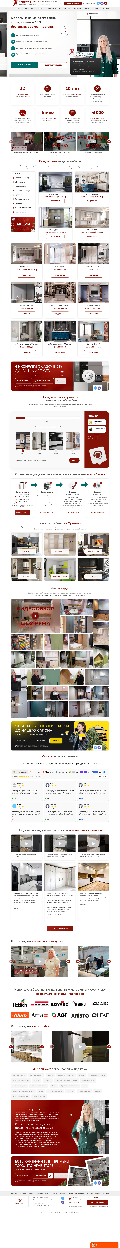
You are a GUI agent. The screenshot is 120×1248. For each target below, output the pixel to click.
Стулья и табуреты (55, 1091)
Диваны (50, 1075)
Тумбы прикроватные (20, 1096)
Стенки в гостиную (22, 190)
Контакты (106, 8)
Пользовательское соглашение (70, 1212)
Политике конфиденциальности (24, 746)
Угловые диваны (39, 1096)
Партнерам (89, 1193)
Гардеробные (20, 186)
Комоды (81, 1075)
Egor (85, 783)
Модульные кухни (19, 1086)
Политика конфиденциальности (50, 1212)
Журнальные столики (66, 1075)
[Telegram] (98, 3)
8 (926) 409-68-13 (88, 5)
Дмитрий (86, 804)
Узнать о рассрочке (73, 512)
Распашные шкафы (22, 178)
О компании (29, 8)
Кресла (36, 1080)
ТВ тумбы (70, 1091)
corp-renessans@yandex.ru (97, 1206)
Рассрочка (77, 8)
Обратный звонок (97, 1202)
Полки (54, 1086)
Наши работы (20, 212)
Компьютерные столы (97, 1075)
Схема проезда (74, 1202)
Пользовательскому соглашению (40, 746)
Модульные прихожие (38, 1086)
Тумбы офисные (84, 1091)
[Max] (102, 3)
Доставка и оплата (54, 8)
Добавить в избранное (75, 1206)
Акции (87, 8)
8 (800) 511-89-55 (89, 3)
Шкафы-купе (20, 182)
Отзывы (96, 8)
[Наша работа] (26, 1046)
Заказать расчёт (24, 65)
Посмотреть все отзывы (60, 928)
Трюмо (97, 1091)
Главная (17, 8)
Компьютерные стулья (21, 1080)
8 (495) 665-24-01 (88, 1)
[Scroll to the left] (78, 961)
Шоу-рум (67, 8)
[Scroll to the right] (109, 961)
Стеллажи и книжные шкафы (23, 1091)
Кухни (17, 173)
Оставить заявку (22, 512)
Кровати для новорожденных (66, 1080)
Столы (41, 1091)
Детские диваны (19, 1075)
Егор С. (19, 804)
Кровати (48, 1080)
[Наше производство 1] (93, 961)
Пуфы (84, 1086)
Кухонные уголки (88, 1080)
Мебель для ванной (23, 208)
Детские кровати (36, 1075)
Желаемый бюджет (43, 380)
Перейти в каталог (97, 512)
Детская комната (22, 199)
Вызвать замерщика (53, 65)
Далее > (74, 460)
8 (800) (94, 1198)
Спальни (18, 203)
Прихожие (19, 195)
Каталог (40, 8)
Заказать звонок (72, 3)
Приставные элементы (69, 1086)
